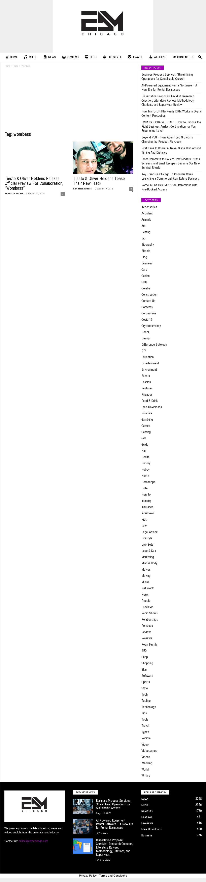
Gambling (147, 419)
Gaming (146, 432)
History (145, 463)
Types (145, 732)
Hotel (144, 488)
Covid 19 (146, 319)
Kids (144, 519)
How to (146, 494)
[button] (199, 57)
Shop (144, 657)
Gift (143, 438)
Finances (146, 394)
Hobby (145, 469)
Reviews (146, 638)
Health (145, 457)
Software (147, 676)
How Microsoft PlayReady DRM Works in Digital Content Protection (171, 113)
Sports (145, 682)
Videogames (149, 751)
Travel (145, 726)
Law (144, 526)
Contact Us (148, 301)
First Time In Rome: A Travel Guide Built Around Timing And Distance (171, 150)
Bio (143, 238)
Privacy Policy (88, 875)
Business (146, 263)
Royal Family (149, 644)
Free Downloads (151, 407)
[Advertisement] (69, 101)
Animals (146, 220)
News (145, 594)
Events (145, 376)
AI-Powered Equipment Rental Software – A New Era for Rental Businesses (169, 87)
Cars (144, 269)
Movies (145, 569)
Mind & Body (149, 563)
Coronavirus (148, 313)
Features (146, 388)
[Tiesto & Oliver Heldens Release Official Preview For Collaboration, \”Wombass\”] (35, 157)
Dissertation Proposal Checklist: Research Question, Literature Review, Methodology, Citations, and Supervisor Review (167, 100)
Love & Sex (148, 551)
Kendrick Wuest (14, 193)
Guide (144, 444)
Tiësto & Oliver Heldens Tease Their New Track (99, 181)
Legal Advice (149, 532)
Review (146, 632)
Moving (145, 576)
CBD (144, 282)
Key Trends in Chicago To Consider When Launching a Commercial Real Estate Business (170, 176)
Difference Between (154, 344)
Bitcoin (145, 251)
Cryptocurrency (151, 326)
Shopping (147, 663)
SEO (144, 651)
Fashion (146, 382)
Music (145, 582)
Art (143, 226)
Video (145, 744)
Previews (147, 607)
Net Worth (147, 588)
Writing (145, 776)
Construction (149, 294)
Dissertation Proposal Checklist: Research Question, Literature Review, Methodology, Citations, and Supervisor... (114, 847)
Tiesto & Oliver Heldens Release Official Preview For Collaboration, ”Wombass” (34, 183)
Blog (144, 257)
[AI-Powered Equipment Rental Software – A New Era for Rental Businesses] (83, 826)
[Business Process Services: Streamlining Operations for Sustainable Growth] (83, 806)
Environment (149, 369)
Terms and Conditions (113, 875)
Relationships (149, 619)
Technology (148, 707)
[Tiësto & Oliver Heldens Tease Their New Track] (103, 157)
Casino (145, 276)
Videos (145, 757)
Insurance (147, 507)
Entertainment (150, 363)
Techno (146, 701)
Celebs (145, 288)
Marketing (147, 557)
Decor (145, 332)
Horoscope (148, 482)
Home (7, 65)
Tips (144, 713)
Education (147, 357)
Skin (144, 669)
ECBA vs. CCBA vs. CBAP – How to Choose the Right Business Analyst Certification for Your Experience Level (171, 126)
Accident (147, 213)
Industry (146, 501)
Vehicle (146, 738)
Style (144, 688)
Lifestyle (146, 538)
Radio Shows (149, 613)
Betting (145, 232)
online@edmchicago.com (33, 840)
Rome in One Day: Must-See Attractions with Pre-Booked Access (169, 187)
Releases (147, 626)
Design (145, 338)
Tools (144, 719)
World (145, 769)
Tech (144, 694)
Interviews (147, 513)
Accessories (149, 207)
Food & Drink (149, 401)
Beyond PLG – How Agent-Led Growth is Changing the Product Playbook (167, 139)
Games (145, 426)
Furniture (146, 413)
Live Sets (147, 544)
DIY (143, 351)
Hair (143, 451)
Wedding (146, 763)
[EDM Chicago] (103, 26)
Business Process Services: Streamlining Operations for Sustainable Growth (167, 77)
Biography (147, 245)
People (145, 601)
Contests (147, 307)
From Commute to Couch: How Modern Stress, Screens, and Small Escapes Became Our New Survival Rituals (171, 163)
